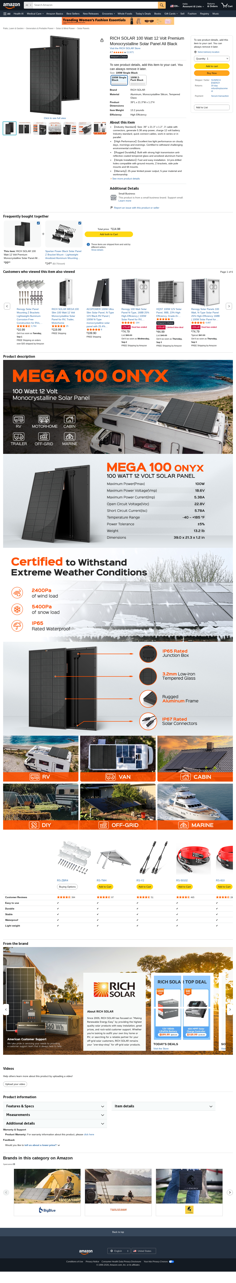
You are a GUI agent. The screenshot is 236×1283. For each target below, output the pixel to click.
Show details (97, 250)
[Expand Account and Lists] (203, 6)
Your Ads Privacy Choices (156, 1261)
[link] (64, 234)
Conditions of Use (74, 1261)
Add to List (202, 107)
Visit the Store (161, 1048)
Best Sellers (73, 13)
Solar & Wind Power (65, 28)
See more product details (126, 178)
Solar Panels (83, 28)
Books (157, 13)
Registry (204, 13)
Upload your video (15, 1084)
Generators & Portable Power (40, 28)
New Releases (91, 13)
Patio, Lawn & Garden (13, 28)
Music (216, 13)
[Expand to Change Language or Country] (178, 6)
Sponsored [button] (8, 1164)
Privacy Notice (92, 1261)
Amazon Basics (54, 13)
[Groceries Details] (114, 13)
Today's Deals (143, 13)
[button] (7, 13)
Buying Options (67, 886)
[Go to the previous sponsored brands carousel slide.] (6, 1192)
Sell (182, 13)
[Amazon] (12, 5)
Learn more (125, 200)
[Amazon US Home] (85, 1252)
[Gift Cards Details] (177, 13)
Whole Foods (125, 13)
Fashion (192, 13)
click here (89, 1134)
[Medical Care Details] (43, 13)
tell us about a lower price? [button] (41, 1145)
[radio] (9, 128)
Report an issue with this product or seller (136, 207)
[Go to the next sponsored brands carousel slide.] (230, 1192)
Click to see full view (55, 118)
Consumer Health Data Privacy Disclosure (121, 1261)
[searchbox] (95, 5)
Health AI (18, 13)
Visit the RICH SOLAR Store (125, 48)
